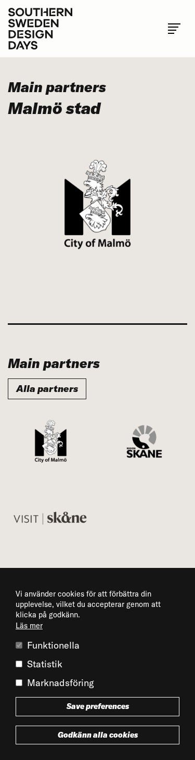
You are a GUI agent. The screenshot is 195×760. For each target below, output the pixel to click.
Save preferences (98, 706)
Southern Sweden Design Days (40, 28)
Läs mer (29, 625)
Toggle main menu (174, 29)
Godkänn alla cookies (98, 735)
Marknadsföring (60, 683)
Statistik (44, 664)
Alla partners (47, 389)
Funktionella (53, 645)
